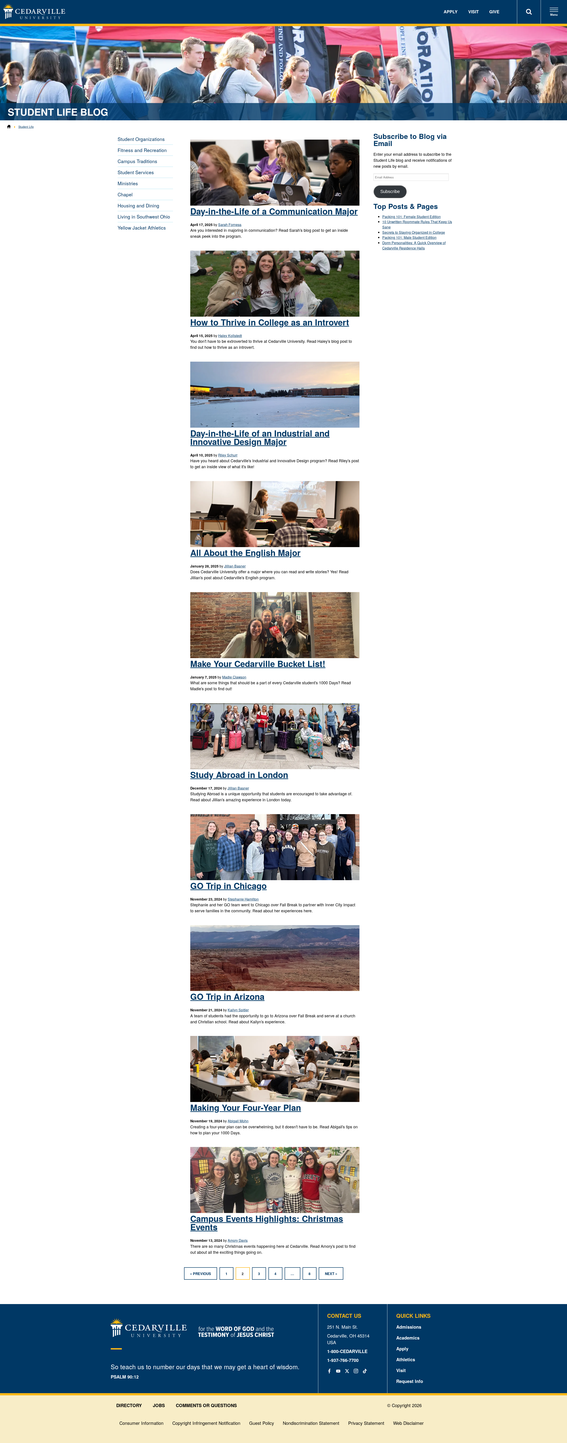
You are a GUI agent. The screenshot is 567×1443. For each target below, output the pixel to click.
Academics (407, 1337)
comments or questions (206, 1405)
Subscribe (390, 191)
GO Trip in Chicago (228, 885)
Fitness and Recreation (142, 150)
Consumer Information (141, 1423)
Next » (331, 1273)
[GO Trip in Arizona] (274, 989)
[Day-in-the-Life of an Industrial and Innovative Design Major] (274, 426)
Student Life (26, 127)
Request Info (409, 1381)
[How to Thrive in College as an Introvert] (274, 315)
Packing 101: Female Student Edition (411, 216)
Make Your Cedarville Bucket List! (257, 663)
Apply (451, 12)
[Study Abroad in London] (274, 767)
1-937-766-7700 (343, 1360)
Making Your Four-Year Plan (245, 1107)
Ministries (128, 183)
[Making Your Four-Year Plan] (274, 1100)
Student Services (136, 172)
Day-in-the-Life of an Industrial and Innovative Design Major (260, 437)
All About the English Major (245, 552)
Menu (554, 14)
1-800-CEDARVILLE (347, 1351)
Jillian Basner (235, 566)
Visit (473, 12)
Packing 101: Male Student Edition (409, 237)
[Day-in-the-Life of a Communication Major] (274, 204)
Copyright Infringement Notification (206, 1423)
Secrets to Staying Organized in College (413, 232)
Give (494, 12)
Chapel (125, 194)
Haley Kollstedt (230, 335)
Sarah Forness (229, 224)
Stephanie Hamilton (243, 899)
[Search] (529, 12)
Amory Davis (238, 1240)
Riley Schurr (227, 454)
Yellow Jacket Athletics (142, 227)
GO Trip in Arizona (227, 996)
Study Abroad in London (239, 774)
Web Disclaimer (408, 1423)
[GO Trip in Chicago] (274, 878)
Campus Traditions (137, 161)
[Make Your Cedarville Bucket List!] (274, 656)
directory (129, 1405)
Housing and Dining (138, 205)
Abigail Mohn (238, 1120)
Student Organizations (141, 139)
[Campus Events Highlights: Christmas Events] (274, 1211)
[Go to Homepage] (34, 17)
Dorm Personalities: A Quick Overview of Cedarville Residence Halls (414, 245)
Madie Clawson (234, 677)
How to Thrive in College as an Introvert (269, 322)
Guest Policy (261, 1423)
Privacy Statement (366, 1423)
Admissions (408, 1327)
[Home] (9, 127)
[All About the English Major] (274, 545)
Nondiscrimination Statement (311, 1423)
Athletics (405, 1359)
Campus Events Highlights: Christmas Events (266, 1222)
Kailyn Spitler (238, 1009)
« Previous (200, 1273)
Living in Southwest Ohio (144, 216)
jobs (159, 1405)
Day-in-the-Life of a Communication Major (274, 211)
